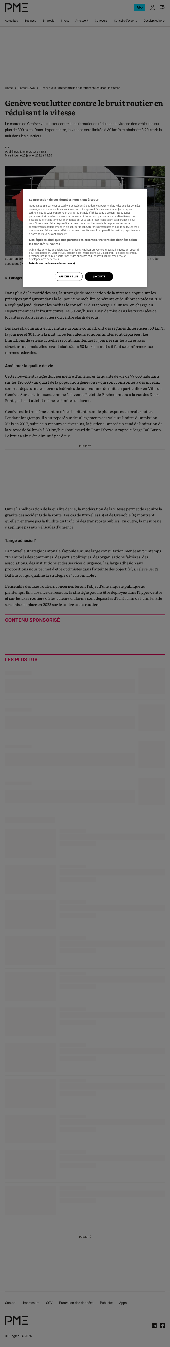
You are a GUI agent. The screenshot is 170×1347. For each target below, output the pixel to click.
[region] (85, 238)
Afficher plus (68, 276)
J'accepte (99, 276)
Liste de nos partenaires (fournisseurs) (52, 263)
